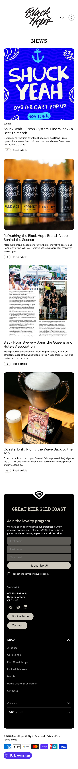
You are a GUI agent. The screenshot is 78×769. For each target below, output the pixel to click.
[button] (6, 17)
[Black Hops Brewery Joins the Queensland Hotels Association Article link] (38, 294)
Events (7, 120)
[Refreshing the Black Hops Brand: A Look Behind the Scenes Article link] (38, 190)
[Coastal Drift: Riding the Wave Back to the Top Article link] (38, 398)
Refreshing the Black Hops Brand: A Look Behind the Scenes (37, 232)
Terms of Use (10, 739)
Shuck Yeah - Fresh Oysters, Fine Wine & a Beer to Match (37, 128)
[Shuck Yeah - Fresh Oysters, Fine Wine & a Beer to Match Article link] (38, 82)
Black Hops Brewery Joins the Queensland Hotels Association (29, 336)
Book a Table (20, 616)
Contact (17, 625)
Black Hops (18, 736)
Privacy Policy (54, 736)
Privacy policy (41, 573)
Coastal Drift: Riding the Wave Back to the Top (35, 440)
